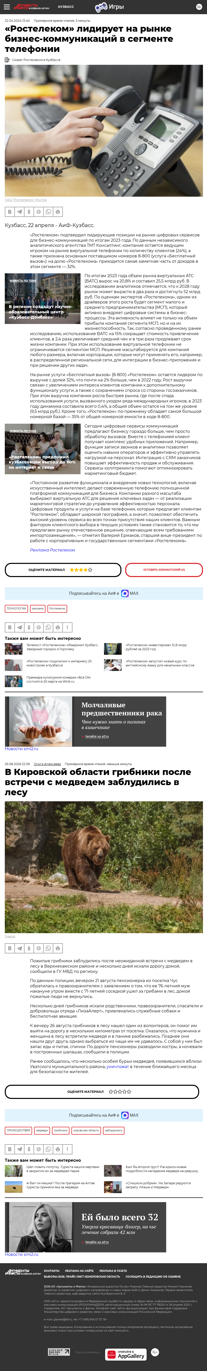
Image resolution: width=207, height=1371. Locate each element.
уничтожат (118, 1066)
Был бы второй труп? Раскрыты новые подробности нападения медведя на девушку (162, 1169)
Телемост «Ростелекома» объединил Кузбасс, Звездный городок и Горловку (62, 647)
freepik (10, 936)
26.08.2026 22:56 (17, 764)
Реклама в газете (113, 1271)
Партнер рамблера (87, 1352)
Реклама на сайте (79, 1271)
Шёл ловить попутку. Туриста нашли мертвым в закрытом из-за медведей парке (63, 1169)
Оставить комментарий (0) (164, 569)
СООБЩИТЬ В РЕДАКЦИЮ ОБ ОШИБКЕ (153, 1276)
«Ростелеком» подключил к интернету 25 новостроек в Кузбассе (59, 663)
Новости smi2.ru (21, 748)
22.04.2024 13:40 (17, 21)
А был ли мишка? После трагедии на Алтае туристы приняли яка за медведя (61, 1185)
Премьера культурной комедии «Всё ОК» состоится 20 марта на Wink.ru (59, 679)
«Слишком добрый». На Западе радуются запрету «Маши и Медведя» (158, 1185)
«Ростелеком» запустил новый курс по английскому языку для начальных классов (160, 663)
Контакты (51, 1271)
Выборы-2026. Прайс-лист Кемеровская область (82, 1276)
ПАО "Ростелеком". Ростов (26, 200)
